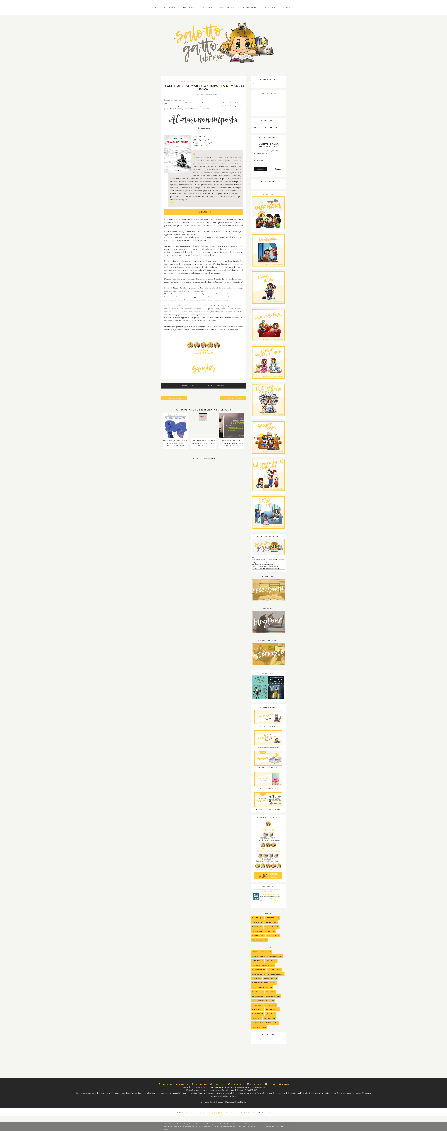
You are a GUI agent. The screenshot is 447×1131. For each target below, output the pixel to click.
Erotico (255, 922)
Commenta (221, 386)
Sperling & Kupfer (223, 81)
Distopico (270, 918)
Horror (255, 926)
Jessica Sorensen (270, 978)
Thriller (269, 935)
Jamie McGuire (257, 961)
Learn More (268, 1126)
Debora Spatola (258, 969)
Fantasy (268, 922)
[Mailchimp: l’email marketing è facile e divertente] (277, 171)
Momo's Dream (253, 1113)
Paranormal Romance (261, 931)
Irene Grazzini (258, 991)
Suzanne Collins (274, 969)
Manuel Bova (182, 81)
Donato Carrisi (258, 956)
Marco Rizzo (257, 1005)
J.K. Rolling (256, 978)
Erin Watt (256, 965)
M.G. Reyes (270, 1000)
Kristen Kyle (257, 983)
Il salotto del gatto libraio (268, 894)
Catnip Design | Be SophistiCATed (220, 1113)
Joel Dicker (270, 991)
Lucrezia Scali (258, 1000)
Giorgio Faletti (272, 1009)
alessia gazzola (259, 974)
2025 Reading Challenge (266, 891)
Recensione (206, 81)
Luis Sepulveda (258, 1022)
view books (277, 905)
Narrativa (195, 81)
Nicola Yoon (270, 1005)
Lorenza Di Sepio (273, 996)
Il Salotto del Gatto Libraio (190, 1113)
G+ (202, 386)
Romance (255, 935)
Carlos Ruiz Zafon (276, 974)
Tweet (184, 386)
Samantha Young (259, 1027)
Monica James (272, 1022)
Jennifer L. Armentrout (261, 952)
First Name (258, 161)
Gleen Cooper (257, 1014)
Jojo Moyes (256, 1018)
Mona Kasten (271, 961)
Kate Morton (269, 1018)
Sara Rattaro (270, 983)
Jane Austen (271, 1014)
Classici (255, 918)
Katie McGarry (258, 996)
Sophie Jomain (268, 965)
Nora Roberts (257, 1009)
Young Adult (257, 940)
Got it (280, 1126)
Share (194, 386)
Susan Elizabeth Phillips (262, 987)
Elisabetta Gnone (274, 956)
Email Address (260, 153)
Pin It (210, 386)
